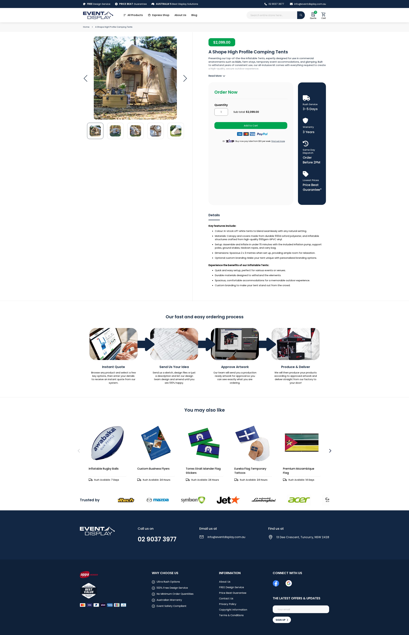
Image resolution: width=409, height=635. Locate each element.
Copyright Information (233, 610)
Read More (215, 75)
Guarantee (133, 4)
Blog (194, 15)
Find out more (278, 141)
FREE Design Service (231, 587)
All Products (135, 15)
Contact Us (226, 598)
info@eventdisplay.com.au (310, 4)
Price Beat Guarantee (232, 593)
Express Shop (160, 15)
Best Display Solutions (177, 4)
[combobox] (276, 15)
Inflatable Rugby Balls (104, 469)
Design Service (98, 4)
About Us (180, 15)
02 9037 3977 (276, 4)
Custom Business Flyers (153, 469)
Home (86, 26)
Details (214, 215)
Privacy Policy (227, 604)
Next (329, 451)
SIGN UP (281, 620)
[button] (85, 78)
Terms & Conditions (231, 615)
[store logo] (98, 15)
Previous (79, 451)
